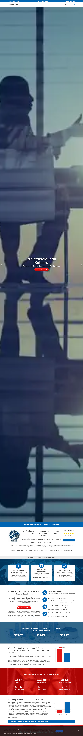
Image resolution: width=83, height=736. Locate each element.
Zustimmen (59, 731)
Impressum (34, 733)
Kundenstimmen (59, 4)
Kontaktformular (31, 616)
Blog (66, 4)
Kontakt (70, 4)
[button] (41, 269)
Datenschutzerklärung (22, 733)
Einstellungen (74, 731)
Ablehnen (66, 731)
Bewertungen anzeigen (68, 539)
